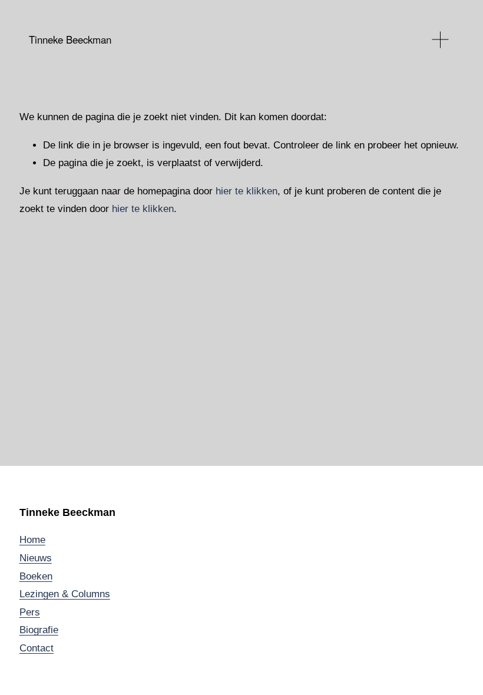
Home (32, 539)
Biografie (38, 630)
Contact (36, 648)
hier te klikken (246, 191)
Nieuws (35, 558)
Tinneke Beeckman (70, 39)
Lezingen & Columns (64, 594)
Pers (29, 612)
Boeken (35, 576)
